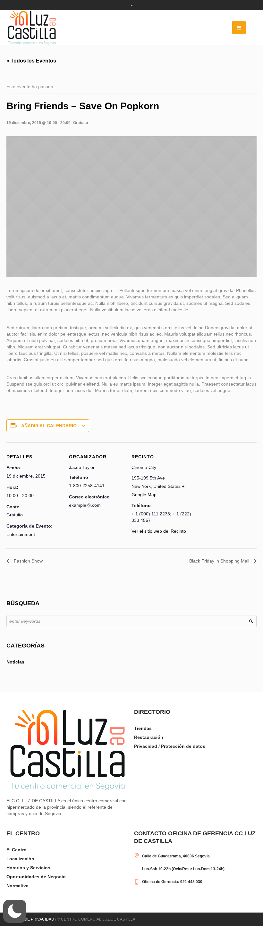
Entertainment (20, 534)
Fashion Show (28, 560)
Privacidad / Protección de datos (169, 746)
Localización (20, 858)
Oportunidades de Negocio (36, 876)
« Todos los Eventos (31, 60)
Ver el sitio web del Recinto (159, 531)
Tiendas (143, 728)
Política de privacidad (30, 919)
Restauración (148, 737)
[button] (14, 911)
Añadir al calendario (49, 425)
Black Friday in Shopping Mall (219, 560)
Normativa (17, 885)
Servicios (40, 867)
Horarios (15, 867)
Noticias (15, 661)
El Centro (16, 849)
